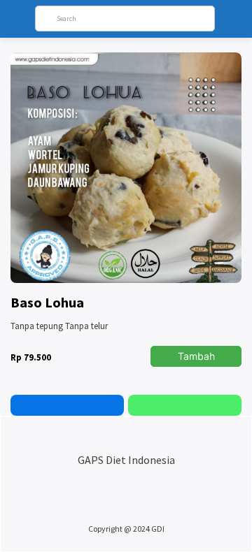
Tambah (196, 356)
